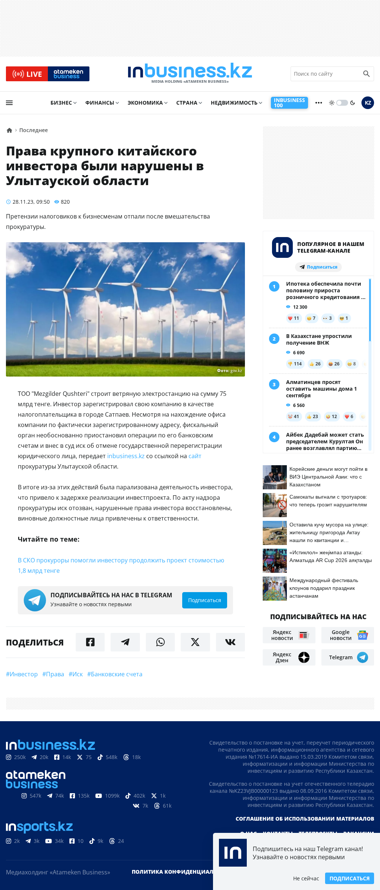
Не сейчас (306, 878)
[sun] (332, 103)
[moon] (353, 103)
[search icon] (366, 73)
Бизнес (61, 102)
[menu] (9, 103)
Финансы (99, 102)
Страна (186, 102)
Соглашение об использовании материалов (305, 818)
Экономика (145, 102)
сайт (195, 456)
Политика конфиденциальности (184, 871)
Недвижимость (234, 102)
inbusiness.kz (126, 456)
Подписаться (350, 878)
